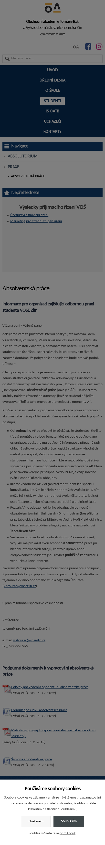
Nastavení (36, 821)
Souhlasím (69, 821)
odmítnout (67, 833)
